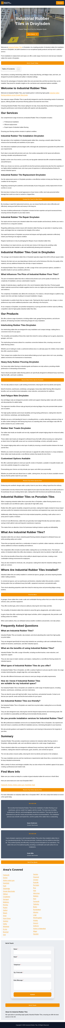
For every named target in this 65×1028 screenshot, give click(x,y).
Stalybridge (6, 888)
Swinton (35, 874)
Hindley (35, 920)
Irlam (34, 898)
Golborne (36, 926)
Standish (36, 934)
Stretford (5, 921)
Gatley (5, 924)
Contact (60, 3)
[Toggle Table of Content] (17, 69)
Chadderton (6, 896)
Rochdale (36, 885)
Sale (4, 934)
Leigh (35, 915)
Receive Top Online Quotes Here (32, 480)
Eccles (5, 929)
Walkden (35, 896)
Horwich (35, 923)
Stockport (6, 899)
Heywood (36, 877)
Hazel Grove (7, 918)
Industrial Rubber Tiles (15, 47)
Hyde (33, 785)
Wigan (35, 931)
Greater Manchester (9, 891)
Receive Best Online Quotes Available (32, 380)
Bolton (35, 907)
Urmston (35, 880)
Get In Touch (32, 1005)
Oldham (5, 894)
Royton (5, 907)
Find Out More (32, 594)
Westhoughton (37, 917)
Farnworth (36, 901)
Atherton (35, 912)
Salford (5, 910)
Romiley (5, 905)
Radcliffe (36, 882)
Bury (34, 888)
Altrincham (36, 893)
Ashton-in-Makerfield (39, 928)
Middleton (6, 902)
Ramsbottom (37, 909)
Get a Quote (31, 34)
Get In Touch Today (32, 63)
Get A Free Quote (32, 862)
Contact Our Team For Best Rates (32, 199)
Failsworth (4, 785)
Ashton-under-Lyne (18, 785)
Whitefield (6, 926)
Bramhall (5, 932)
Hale (34, 890)
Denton (10, 785)
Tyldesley (36, 904)
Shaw (5, 915)
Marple (5, 913)
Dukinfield (28, 785)
